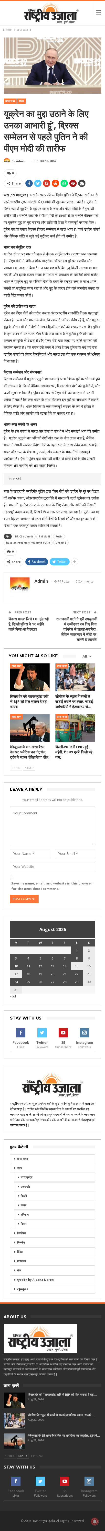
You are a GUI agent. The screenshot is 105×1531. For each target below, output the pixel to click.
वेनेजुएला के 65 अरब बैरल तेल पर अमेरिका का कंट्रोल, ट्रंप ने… (64, 1435)
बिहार (23, 1224)
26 (40, 982)
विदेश (21, 101)
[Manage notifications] (95, 1521)
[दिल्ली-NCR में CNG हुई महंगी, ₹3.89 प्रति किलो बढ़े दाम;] (75, 728)
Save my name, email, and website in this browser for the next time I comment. (51, 886)
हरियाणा (25, 1214)
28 (64, 982)
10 (16, 966)
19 (40, 974)
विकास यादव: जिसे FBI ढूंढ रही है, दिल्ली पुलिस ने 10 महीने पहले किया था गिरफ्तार (29, 624)
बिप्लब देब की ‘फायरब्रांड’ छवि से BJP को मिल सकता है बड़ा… (62, 1394)
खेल (19, 1270)
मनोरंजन (21, 1261)
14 (64, 966)
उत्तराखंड (25, 1186)
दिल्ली (24, 1196)
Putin (59, 536)
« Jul (13, 996)
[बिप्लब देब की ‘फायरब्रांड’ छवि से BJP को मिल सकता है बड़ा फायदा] (30, 677)
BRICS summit (24, 536)
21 (64, 974)
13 (52, 966)
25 (28, 982)
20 (52, 974)
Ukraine (61, 542)
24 (16, 982)
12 (40, 966)
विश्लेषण (21, 1233)
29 (76, 982)
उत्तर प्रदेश (26, 1177)
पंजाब (23, 1205)
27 (52, 982)
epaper (22, 1289)
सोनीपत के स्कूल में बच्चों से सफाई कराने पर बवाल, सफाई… (61, 1415)
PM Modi (44, 536)
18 (28, 974)
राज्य (19, 1168)
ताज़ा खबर (10, 101)
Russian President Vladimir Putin (28, 542)
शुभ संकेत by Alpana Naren (35, 1280)
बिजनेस (21, 1242)
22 (76, 974)
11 (28, 966)
